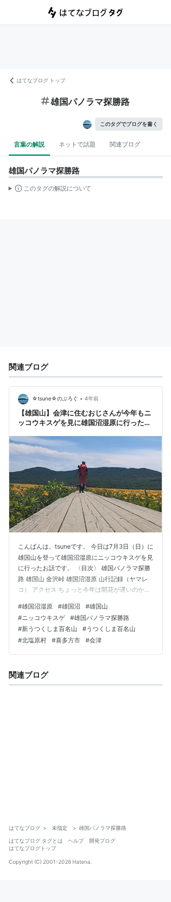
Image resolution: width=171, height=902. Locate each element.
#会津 (94, 640)
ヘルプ (76, 840)
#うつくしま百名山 (108, 628)
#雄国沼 (69, 606)
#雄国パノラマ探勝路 (99, 617)
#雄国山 (97, 606)
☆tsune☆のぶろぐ (55, 398)
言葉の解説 (29, 144)
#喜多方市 (66, 640)
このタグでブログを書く (129, 124)
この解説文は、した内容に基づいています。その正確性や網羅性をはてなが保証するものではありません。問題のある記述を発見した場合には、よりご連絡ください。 (50, 190)
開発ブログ (102, 840)
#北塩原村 (32, 640)
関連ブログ (125, 144)
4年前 (92, 398)
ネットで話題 (77, 144)
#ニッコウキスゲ (41, 617)
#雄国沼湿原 (35, 606)
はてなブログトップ (32, 848)
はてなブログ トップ (41, 80)
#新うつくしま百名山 (47, 628)
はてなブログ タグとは (36, 840)
